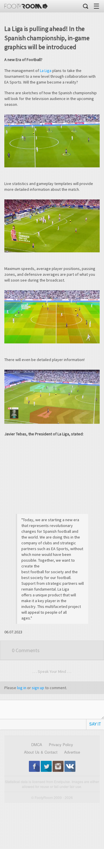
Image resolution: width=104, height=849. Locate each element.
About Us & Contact (40, 752)
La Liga (45, 70)
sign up (38, 687)
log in (21, 687)
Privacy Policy (61, 744)
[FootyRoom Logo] (26, 6)
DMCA (36, 744)
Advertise (72, 752)
